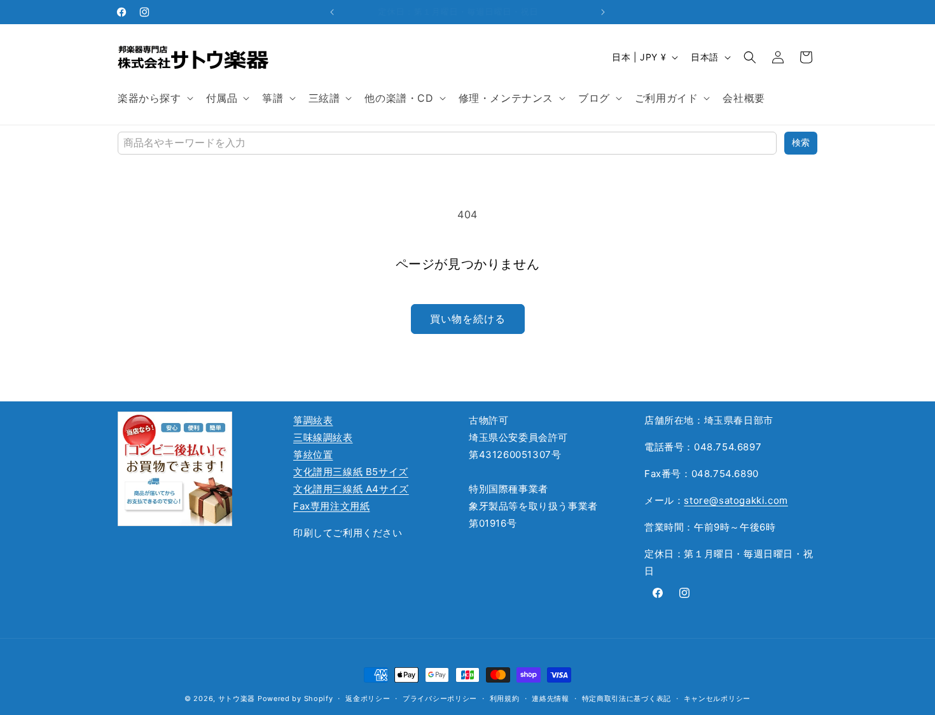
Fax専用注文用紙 (331, 506)
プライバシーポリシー (440, 698)
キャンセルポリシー (717, 698)
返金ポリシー (367, 698)
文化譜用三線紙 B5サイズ (350, 472)
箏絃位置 (313, 454)
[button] (154, 98)
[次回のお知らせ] (603, 12)
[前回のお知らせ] (332, 12)
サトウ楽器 (237, 698)
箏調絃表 (313, 420)
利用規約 (505, 698)
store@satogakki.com (735, 500)
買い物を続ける (468, 318)
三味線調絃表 (323, 437)
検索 (801, 142)
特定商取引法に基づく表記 (626, 698)
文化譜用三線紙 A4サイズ (351, 489)
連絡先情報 (550, 698)
